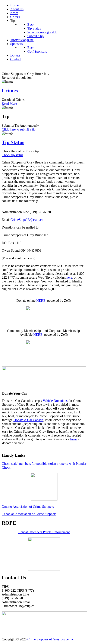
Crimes (10, 90)
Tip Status (13, 142)
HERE (40, 300)
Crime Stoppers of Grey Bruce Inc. (51, 639)
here (69, 277)
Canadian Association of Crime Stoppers (29, 514)
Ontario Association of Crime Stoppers (28, 506)
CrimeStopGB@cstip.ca (26, 219)
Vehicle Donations (55, 400)
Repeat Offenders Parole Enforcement (44, 532)
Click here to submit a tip (18, 129)
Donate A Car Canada (28, 420)
